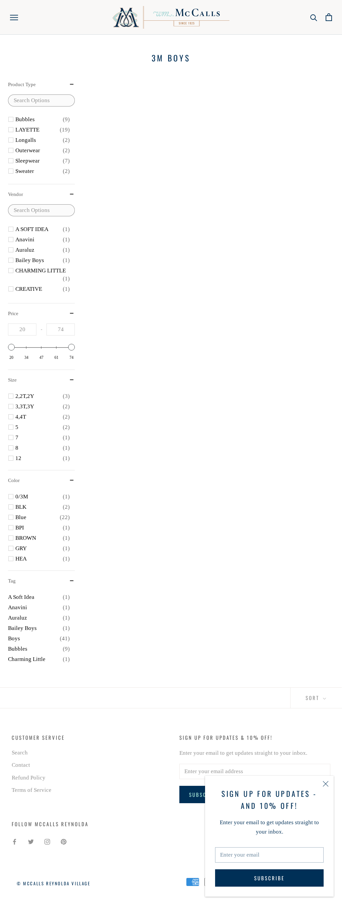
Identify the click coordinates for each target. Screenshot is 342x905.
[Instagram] (47, 841)
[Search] (313, 17)
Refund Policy (28, 777)
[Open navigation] (14, 17)
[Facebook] (14, 841)
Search (20, 752)
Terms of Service (31, 790)
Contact (21, 765)
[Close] (326, 784)
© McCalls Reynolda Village (54, 883)
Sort (313, 697)
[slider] (11, 347)
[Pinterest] (63, 841)
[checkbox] (42, 120)
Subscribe (269, 878)
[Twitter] (31, 841)
